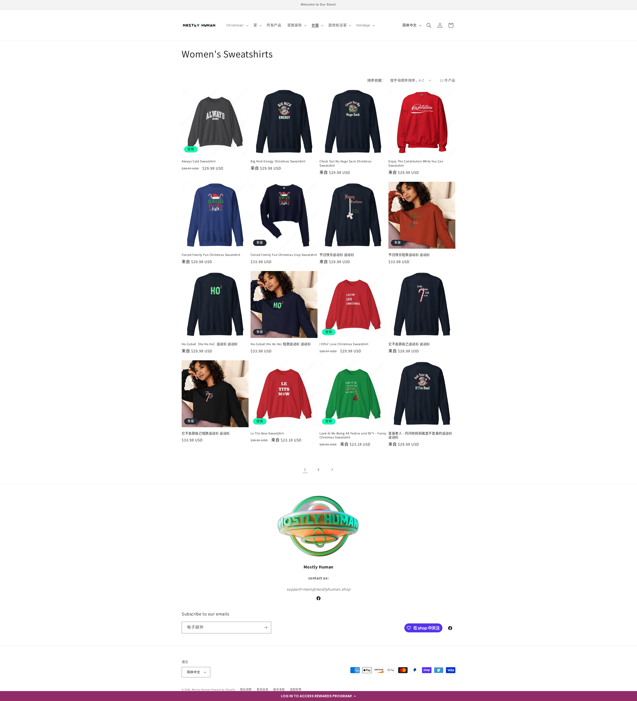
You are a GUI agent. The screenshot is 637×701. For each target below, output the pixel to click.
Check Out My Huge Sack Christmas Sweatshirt (345, 163)
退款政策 (296, 689)
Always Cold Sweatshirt (198, 161)
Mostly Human (201, 689)
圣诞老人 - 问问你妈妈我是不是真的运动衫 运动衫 (420, 435)
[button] (318, 696)
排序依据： (376, 80)
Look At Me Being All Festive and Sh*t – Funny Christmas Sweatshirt (352, 435)
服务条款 (279, 689)
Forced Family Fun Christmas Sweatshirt (211, 255)
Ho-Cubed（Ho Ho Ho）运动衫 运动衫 (210, 344)
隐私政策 (246, 689)
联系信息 (262, 689)
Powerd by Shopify (223, 689)
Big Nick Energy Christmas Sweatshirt (278, 161)
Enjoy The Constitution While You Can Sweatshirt (415, 163)
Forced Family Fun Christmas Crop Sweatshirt (284, 255)
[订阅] (265, 627)
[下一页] (331, 469)
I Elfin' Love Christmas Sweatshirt (343, 344)
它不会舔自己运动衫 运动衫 (409, 344)
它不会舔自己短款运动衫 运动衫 (206, 433)
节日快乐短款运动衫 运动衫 (409, 255)
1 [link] (305, 469)
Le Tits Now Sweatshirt (267, 433)
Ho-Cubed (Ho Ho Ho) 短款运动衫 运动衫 (281, 344)
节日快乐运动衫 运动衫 (336, 255)
